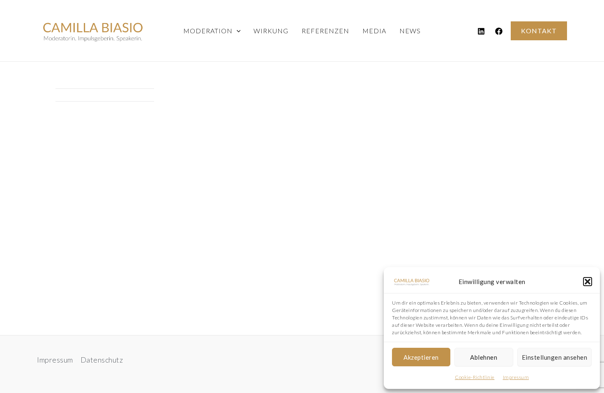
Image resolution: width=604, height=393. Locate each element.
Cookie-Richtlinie (475, 377)
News (410, 31)
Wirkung (271, 31)
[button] (587, 281)
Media (374, 31)
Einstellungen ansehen (555, 357)
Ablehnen (483, 357)
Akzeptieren (421, 357)
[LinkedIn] (481, 31)
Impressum (516, 377)
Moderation (208, 31)
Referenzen (325, 31)
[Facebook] (499, 31)
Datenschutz (102, 359)
